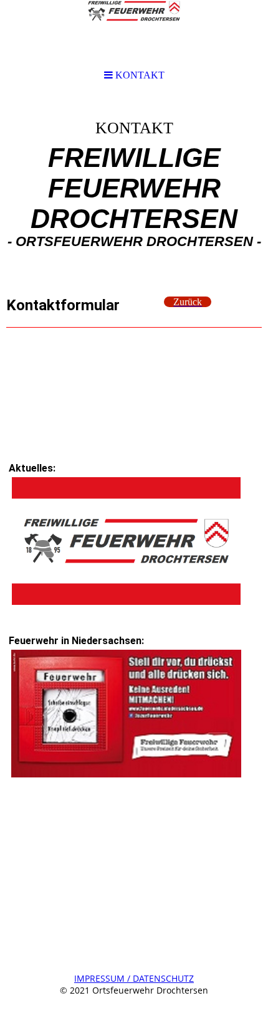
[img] (134, 190)
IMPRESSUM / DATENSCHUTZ (134, 978)
